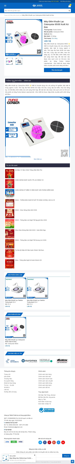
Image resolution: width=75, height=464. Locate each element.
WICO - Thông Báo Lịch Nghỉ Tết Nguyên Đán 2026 (31, 220)
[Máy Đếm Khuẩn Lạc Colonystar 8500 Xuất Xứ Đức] (15, 327)
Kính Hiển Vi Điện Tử (44, 404)
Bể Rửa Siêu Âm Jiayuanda (46, 397)
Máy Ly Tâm (42, 399)
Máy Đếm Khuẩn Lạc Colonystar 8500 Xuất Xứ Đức (15, 340)
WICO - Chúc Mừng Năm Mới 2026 (26, 210)
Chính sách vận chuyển (45, 381)
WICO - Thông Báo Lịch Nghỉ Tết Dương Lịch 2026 (30, 240)
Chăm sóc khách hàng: (49, 1)
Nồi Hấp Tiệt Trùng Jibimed (47, 395)
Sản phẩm (7, 376)
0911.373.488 (23, 425)
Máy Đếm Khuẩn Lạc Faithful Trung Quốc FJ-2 (36, 301)
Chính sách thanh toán (45, 378)
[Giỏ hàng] (69, 6)
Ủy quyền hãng (9, 381)
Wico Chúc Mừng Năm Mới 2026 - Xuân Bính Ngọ (30, 230)
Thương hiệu (8, 378)
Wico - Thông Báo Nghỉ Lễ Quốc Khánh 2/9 (28, 260)
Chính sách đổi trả (44, 387)
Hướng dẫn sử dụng (10, 392)
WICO (59, 462)
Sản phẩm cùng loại (15, 275)
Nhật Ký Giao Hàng (10, 383)
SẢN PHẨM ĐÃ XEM (14, 314)
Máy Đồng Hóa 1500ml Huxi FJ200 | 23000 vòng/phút (26, 458)
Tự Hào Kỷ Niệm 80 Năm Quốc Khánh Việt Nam (29, 250)
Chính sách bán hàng (44, 374)
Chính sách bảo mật (44, 376)
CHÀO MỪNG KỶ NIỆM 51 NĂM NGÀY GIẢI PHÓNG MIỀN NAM (34, 190)
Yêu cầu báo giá (56, 70)
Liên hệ (6, 389)
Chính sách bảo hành (44, 385)
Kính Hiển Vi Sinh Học (45, 401)
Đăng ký (66, 456)
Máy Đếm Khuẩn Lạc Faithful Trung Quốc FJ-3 (14, 301)
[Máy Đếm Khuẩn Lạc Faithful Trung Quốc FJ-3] (15, 288)
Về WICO (7, 387)
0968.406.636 (13, 425)
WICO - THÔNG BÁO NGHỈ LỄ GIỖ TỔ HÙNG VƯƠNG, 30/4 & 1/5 (35, 200)
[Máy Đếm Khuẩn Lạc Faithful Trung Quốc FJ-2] (37, 288)
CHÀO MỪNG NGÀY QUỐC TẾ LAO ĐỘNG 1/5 (29, 180)
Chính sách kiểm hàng (45, 383)
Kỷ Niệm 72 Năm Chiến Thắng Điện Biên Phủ (28, 170)
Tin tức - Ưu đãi (9, 385)
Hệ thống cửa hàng (65, 1)
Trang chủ (7, 374)
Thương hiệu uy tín (15, 353)
